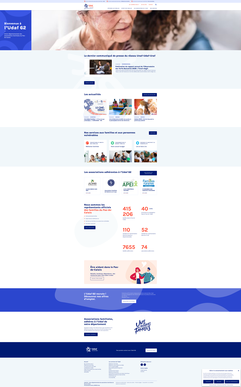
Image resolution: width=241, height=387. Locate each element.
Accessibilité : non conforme (148, 382)
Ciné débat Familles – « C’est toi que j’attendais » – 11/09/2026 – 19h (94, 119)
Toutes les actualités (150, 94)
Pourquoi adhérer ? (90, 334)
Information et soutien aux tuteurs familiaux (119, 373)
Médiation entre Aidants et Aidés (116, 365)
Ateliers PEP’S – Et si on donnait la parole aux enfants (144, 119)
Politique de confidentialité (222, 384)
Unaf (104, 1)
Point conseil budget (118, 146)
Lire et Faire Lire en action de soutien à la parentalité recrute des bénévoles (120, 119)
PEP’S (110, 369)
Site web (88, 192)
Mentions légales (230, 384)
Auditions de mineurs (114, 370)
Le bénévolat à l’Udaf (88, 367)
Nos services (153, 8)
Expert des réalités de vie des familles (92, 369)
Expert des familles (126, 8)
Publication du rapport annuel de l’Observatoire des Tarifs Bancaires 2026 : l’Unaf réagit (134, 68)
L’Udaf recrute (144, 370)
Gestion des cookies (130, 382)
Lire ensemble (112, 377)
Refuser (219, 381)
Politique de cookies (212, 384)
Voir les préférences (232, 381)
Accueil (86, 361)
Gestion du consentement (121, 383)
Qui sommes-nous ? (134, 4)
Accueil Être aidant (97, 278)
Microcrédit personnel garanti (115, 367)
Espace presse (89, 82)
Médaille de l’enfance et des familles (117, 374)
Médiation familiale (92, 146)
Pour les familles (151, 1)
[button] (238, 370)
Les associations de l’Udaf (141, 8)
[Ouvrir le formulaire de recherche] (156, 5)
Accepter (208, 381)
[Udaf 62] (88, 6)
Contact (151, 4)
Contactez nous (151, 350)
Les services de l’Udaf (115, 361)
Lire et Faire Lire (141, 146)
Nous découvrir (89, 227)
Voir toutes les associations (148, 173)
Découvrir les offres (129, 301)
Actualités (144, 4)
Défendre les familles (125, 1)
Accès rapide (144, 368)
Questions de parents (113, 372)
